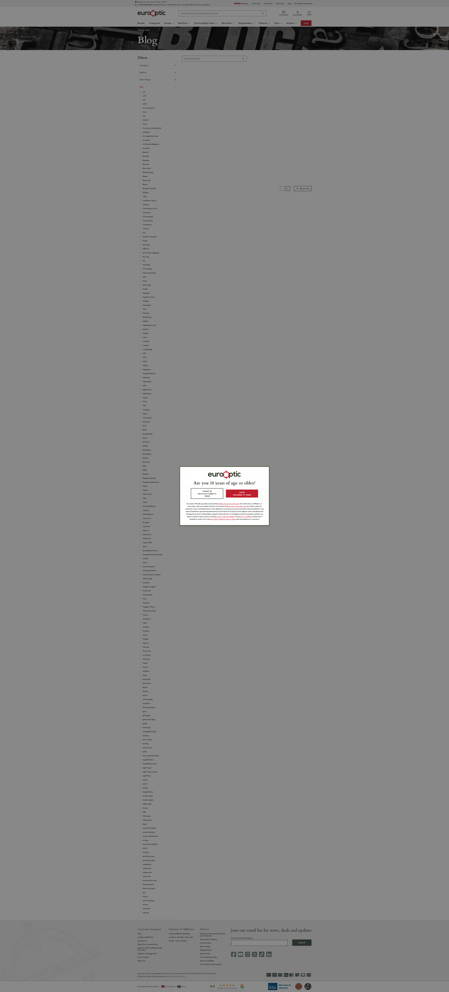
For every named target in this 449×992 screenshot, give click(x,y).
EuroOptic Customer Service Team (223, 519)
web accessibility (228, 517)
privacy (219, 517)
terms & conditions (245, 517)
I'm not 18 (207, 493)
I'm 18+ (242, 493)
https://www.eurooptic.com (229, 504)
